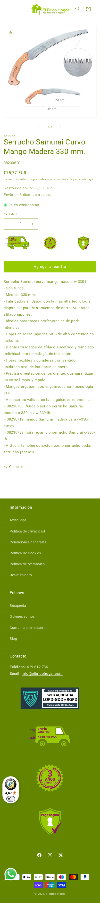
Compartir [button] (17, 467)
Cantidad (10, 214)
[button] (9, 9)
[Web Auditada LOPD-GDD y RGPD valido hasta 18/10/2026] (50, 698)
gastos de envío (42, 179)
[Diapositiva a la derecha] (60, 126)
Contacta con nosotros (29, 628)
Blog (13, 639)
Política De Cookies (25, 553)
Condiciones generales (28, 542)
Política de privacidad (27, 531)
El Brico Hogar (56, 893)
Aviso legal (18, 520)
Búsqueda (18, 606)
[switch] (10, 799)
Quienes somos (22, 616)
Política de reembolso (27, 564)
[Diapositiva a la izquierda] (39, 126)
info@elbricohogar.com (42, 673)
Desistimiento (21, 575)
